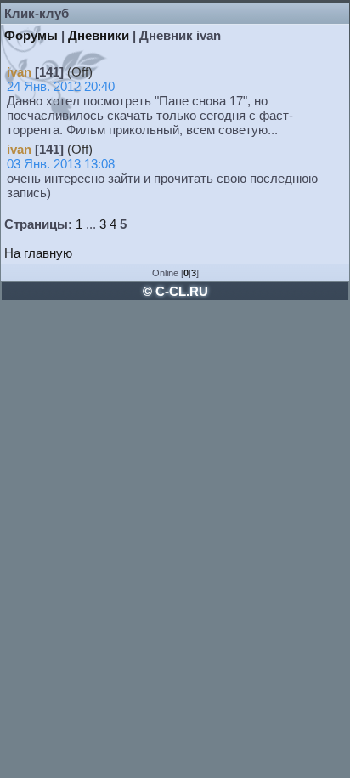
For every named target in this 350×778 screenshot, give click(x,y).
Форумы (31, 35)
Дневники (98, 35)
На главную (38, 253)
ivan (19, 72)
